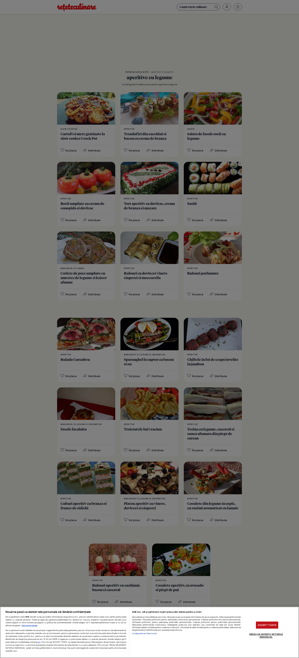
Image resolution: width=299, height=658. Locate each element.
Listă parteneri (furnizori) (144, 633)
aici (39, 642)
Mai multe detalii (29, 625)
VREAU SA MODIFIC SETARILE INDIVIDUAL (266, 635)
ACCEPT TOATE (267, 625)
